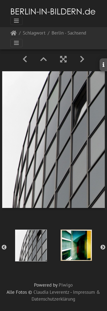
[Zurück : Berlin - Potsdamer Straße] (25, 59)
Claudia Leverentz (51, 292)
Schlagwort (34, 33)
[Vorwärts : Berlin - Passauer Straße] (82, 59)
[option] (31, 245)
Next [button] (103, 247)
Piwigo (66, 285)
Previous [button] (4, 247)
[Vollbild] (63, 59)
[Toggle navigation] (16, 21)
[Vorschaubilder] (44, 59)
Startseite (13, 34)
